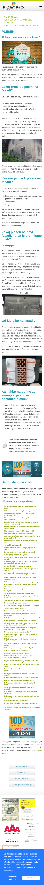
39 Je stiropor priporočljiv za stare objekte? (19, 648)
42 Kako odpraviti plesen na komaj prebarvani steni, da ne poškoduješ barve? (20, 656)
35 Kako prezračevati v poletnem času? (17, 632)
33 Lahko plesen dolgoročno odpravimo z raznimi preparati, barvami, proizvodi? (21, 624)
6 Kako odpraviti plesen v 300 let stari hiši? (19, 531)
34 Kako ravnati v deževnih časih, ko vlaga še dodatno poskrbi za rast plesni (20, 628)
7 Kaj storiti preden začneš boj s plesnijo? (19, 533)
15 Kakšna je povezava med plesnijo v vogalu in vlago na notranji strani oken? (21, 562)
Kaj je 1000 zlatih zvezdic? (13, 545)
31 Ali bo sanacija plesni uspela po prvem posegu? (22, 618)
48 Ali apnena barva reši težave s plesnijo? (19, 680)
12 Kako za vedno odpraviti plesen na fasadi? (20, 552)
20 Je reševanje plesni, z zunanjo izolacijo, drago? (21, 582)
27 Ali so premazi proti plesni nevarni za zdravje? (21, 606)
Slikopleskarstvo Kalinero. (25, 451)
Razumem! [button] (31, 878)
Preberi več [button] (8, 871)
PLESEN (33, 446)
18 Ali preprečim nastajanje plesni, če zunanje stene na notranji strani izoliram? (20, 574)
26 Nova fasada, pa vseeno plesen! (16, 603)
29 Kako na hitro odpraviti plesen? (16, 611)
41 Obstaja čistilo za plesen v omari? (17, 653)
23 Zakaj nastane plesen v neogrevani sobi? (19, 593)
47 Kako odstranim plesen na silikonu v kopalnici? (21, 678)
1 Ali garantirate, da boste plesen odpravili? (19, 511)
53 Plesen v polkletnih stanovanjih (16, 700)
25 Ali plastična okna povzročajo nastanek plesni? (21, 600)
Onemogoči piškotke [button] (12, 877)
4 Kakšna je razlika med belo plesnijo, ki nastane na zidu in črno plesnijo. (21, 523)
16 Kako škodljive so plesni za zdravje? (18, 566)
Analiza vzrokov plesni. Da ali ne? (16, 650)
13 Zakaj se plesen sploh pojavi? (15, 555)
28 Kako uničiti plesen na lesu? (15, 608)
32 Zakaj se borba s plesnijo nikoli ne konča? (20, 621)
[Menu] (40, 5)
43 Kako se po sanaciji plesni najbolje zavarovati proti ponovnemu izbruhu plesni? (21, 661)
